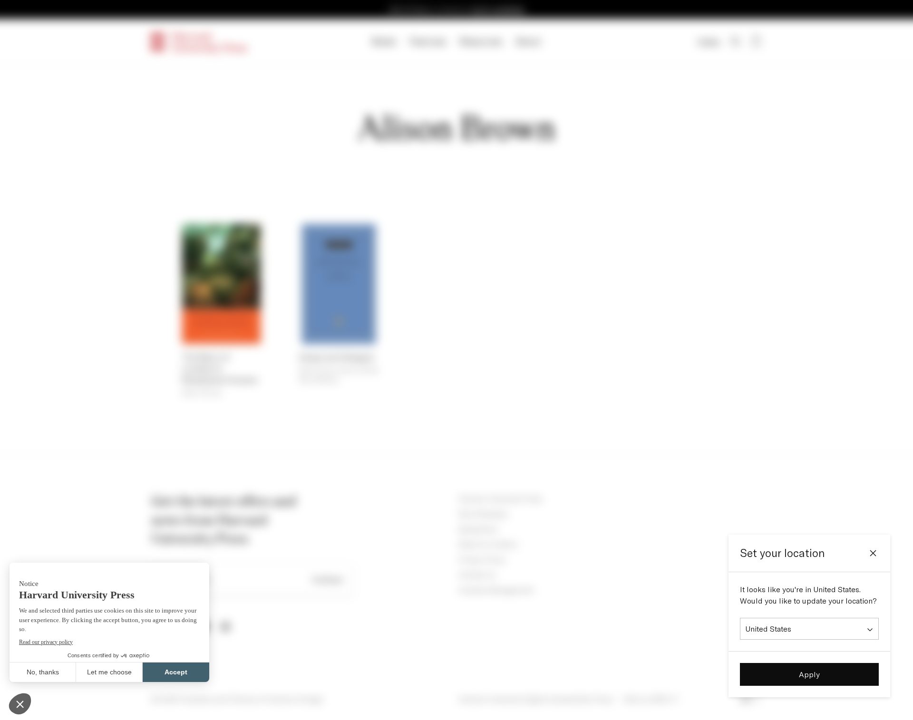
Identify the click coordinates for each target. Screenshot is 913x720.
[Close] (873, 553)
